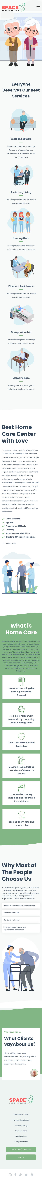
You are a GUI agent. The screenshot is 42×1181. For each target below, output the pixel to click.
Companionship (21, 1141)
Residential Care (21, 1114)
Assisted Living (21, 1125)
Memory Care (21, 1131)
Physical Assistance (21, 1120)
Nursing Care (21, 1136)
